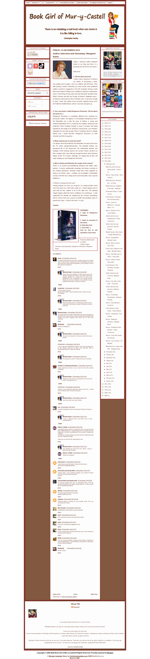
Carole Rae (61, 288)
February (109, 378)
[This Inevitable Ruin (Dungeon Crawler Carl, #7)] (105, 94)
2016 (106, 152)
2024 (106, 129)
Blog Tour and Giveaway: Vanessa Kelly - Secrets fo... (113, 169)
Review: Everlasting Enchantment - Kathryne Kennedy (114, 297)
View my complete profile (75, 646)
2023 (106, 132)
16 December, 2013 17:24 (69, 529)
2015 (106, 155)
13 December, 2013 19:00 (72, 288)
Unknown (60, 499)
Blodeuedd (61, 324)
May (107, 369)
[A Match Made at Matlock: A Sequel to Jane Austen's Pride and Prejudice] (116, 88)
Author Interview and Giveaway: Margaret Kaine (112, 275)
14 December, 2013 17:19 (79, 398)
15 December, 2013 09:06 (85, 480)
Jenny (59, 258)
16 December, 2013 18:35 (69, 538)
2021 (106, 137)
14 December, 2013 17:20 (79, 446)
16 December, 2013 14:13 (69, 515)
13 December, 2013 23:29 (74, 312)
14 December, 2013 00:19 (72, 344)
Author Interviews (82, 2)
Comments (33, 106)
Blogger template (55, 656)
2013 (106, 161)
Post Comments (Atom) (69, 596)
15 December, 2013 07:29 (83, 470)
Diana (59, 529)
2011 (106, 387)
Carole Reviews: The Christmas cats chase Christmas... (112, 267)
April (108, 372)
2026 (106, 123)
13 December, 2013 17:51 (69, 258)
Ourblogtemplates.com (79, 656)
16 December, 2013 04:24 (73, 508)
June (107, 366)
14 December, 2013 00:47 (85, 365)
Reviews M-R (50, 2)
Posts (31, 102)
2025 (106, 126)
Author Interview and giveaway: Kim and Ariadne (112, 226)
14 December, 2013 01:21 (79, 333)
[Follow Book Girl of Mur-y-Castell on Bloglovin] (36, 84)
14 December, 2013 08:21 (68, 407)
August (108, 360)
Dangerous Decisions (79, 246)
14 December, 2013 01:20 (79, 356)
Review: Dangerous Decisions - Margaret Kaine (112, 321)
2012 (106, 384)
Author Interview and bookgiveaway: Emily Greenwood (113, 218)
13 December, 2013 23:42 (74, 324)
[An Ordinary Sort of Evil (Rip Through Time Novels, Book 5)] (113, 106)
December (109, 164)
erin (59, 407)
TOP (77, 658)
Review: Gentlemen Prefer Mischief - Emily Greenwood (113, 330)
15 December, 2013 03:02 (73, 462)
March (108, 375)
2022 (106, 135)
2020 (106, 140)
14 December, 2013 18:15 (80, 453)
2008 (106, 395)
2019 (106, 143)
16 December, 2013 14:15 (69, 522)
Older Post (94, 594)
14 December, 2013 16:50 (75, 427)
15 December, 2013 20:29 (71, 499)
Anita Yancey (61, 462)
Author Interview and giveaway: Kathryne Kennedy (112, 289)
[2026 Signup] (37, 123)
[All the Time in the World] (113, 94)
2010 (106, 390)
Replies (62, 270)
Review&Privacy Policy (67, 2)
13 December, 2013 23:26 (79, 272)
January (108, 381)
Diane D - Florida (62, 427)
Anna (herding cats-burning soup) (67, 480)
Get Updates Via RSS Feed (97, 2)
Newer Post (56, 594)
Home (28, 2)
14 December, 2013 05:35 (72, 387)
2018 (106, 146)
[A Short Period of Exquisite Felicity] (105, 88)
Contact (109, 2)
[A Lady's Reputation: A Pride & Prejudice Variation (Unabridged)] (109, 106)
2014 (106, 158)
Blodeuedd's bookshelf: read (112, 81)
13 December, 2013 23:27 (79, 300)
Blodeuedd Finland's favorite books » (112, 113)
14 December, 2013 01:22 (79, 376)
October (108, 354)
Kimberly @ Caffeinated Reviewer (67, 365)
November (109, 352)
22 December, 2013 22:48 (74, 548)
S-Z (57, 2)
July (107, 363)
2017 (106, 149)
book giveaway (66, 246)
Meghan (60, 490)
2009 (106, 393)
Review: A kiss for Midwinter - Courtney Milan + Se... (113, 205)
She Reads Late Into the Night (66, 470)
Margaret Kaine (67, 272)
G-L (43, 2)
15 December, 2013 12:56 (70, 490)
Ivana (59, 515)
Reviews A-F (36, 2)
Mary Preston (62, 508)
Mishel (60, 538)
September (109, 357)
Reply (59, 267)
